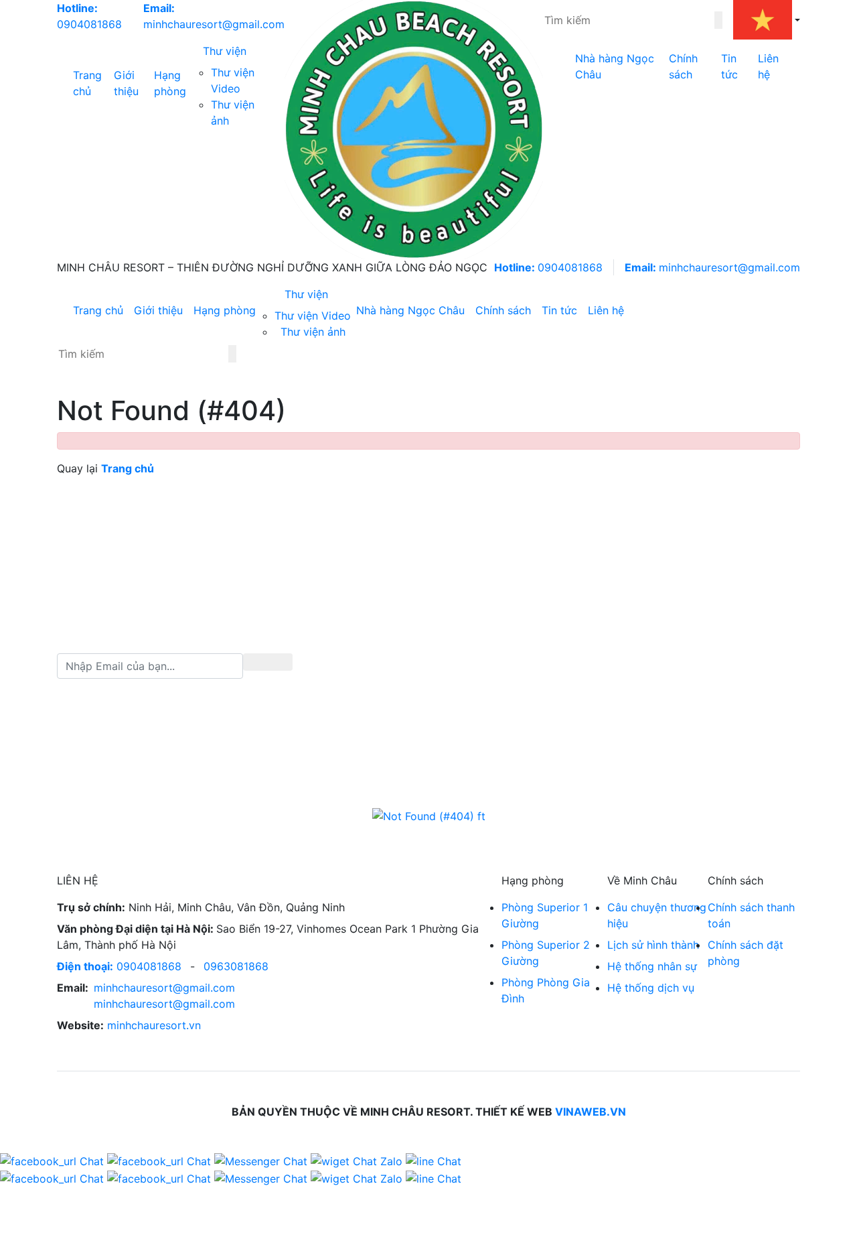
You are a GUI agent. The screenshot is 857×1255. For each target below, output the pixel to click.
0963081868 (236, 966)
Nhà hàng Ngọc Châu (614, 66)
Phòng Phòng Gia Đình (545, 990)
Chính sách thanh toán (751, 915)
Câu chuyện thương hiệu (656, 915)
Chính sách (683, 66)
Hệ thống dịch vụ (650, 987)
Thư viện (224, 51)
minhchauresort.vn (154, 1025)
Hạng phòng (170, 83)
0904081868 (548, 267)
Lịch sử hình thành (653, 944)
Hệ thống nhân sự (652, 966)
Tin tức (729, 66)
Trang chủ (87, 83)
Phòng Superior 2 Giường (545, 953)
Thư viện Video (313, 315)
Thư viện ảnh (313, 331)
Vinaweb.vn (590, 1111)
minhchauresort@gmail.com (712, 267)
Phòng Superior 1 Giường (544, 915)
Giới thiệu (126, 83)
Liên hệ (768, 66)
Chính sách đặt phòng (745, 953)
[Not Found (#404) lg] (414, 129)
